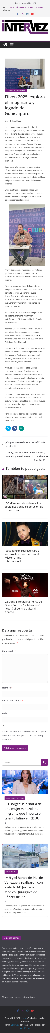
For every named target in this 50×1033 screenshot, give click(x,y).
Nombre (7, 687)
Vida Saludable (11, 872)
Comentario (9, 651)
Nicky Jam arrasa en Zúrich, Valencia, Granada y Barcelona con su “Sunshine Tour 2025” (25, 456)
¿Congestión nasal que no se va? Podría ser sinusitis (25, 444)
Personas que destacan (15, 798)
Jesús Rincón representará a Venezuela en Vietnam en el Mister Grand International (22, 556)
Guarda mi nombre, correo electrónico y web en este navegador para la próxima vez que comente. (24, 735)
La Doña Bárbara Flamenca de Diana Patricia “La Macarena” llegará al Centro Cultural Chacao (23, 607)
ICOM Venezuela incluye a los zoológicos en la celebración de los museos (24, 506)
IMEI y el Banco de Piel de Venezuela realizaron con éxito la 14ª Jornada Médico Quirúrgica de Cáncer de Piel (24, 887)
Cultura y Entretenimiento (16, 90)
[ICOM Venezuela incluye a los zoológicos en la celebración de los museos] (25, 476)
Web (4, 713)
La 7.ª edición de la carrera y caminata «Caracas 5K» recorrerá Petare (26, 8)
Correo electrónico (12, 700)
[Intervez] (5, 44)
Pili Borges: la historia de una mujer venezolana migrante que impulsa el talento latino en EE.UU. (23, 811)
